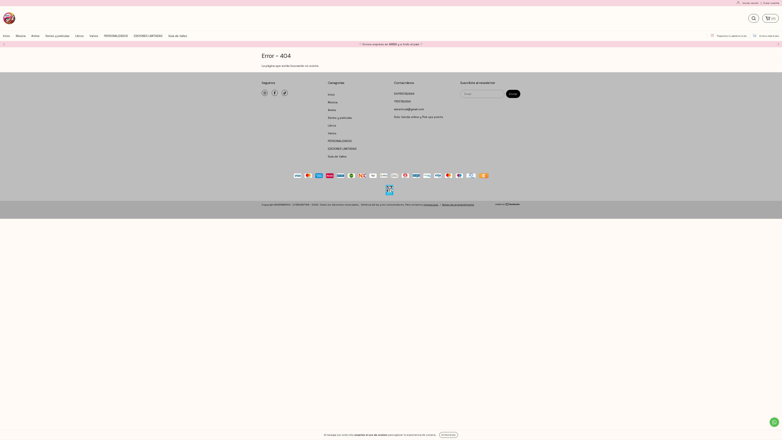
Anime (35, 36)
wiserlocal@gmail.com (409, 109)
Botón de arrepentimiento (458, 204)
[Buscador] (753, 18)
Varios (94, 36)
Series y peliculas (57, 36)
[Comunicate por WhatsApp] (774, 422)
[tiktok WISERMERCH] (285, 93)
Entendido (449, 435)
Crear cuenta (771, 3)
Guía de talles (177, 36)
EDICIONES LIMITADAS (148, 36)
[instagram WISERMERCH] (265, 93)
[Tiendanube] (507, 205)
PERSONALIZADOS (116, 36)
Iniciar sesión (750, 3)
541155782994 (404, 94)
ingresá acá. (430, 204)
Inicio (6, 36)
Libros (79, 36)
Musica (20, 36)
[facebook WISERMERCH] (275, 93)
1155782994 (402, 101)
